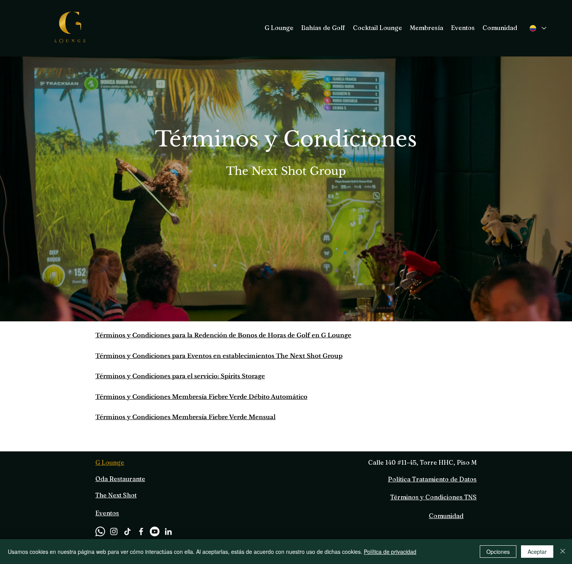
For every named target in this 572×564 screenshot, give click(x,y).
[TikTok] (127, 531)
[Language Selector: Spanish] (538, 28)
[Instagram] (114, 531)
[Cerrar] (562, 551)
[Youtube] (155, 531)
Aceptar (537, 551)
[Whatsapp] (100, 531)
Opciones (498, 551)
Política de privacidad (390, 551)
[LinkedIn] (168, 531)
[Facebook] (141, 531)
